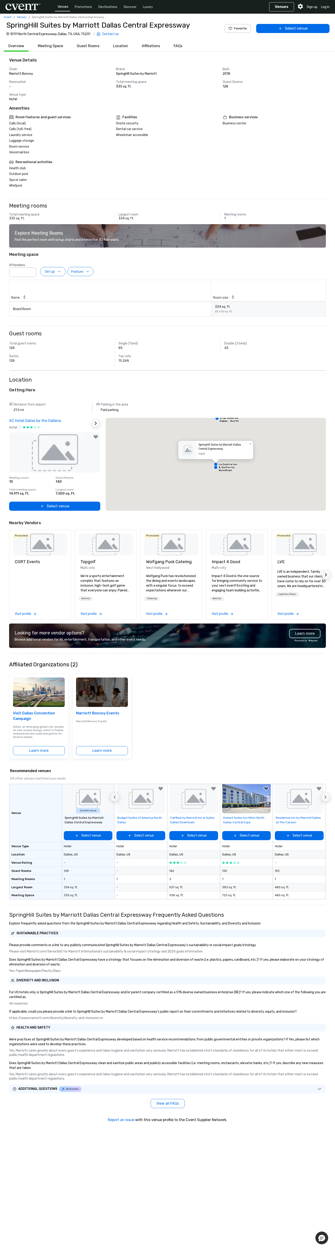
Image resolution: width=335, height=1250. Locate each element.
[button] (31, 271)
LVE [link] (281, 561)
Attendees (17, 265)
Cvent (7, 17)
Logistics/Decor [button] (287, 594)
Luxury (148, 7)
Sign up (312, 7)
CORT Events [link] (27, 561)
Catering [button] (152, 598)
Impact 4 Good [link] (226, 561)
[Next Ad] (95, 423)
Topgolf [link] (88, 561)
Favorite (240, 28)
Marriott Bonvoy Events (97, 713)
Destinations (107, 7)
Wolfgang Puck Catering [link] (169, 561)
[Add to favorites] (95, 437)
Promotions (83, 7)
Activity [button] (85, 598)
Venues (63, 7)
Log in (325, 7)
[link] (40, 544)
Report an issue (121, 1120)
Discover (130, 7)
